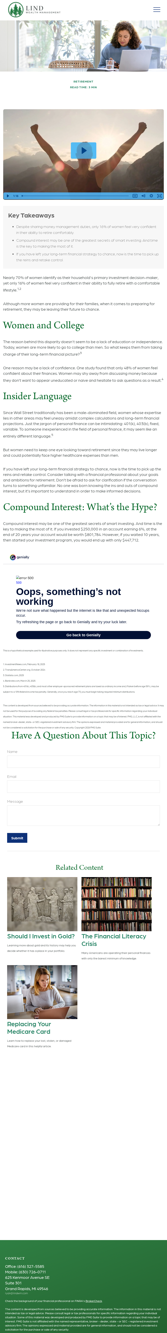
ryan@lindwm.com (16, 1293)
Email (11, 776)
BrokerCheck (94, 1300)
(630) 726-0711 (32, 1271)
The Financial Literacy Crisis (113, 939)
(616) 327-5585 (30, 1266)
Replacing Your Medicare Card (29, 1027)
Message (15, 801)
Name (12, 751)
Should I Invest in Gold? (41, 936)
